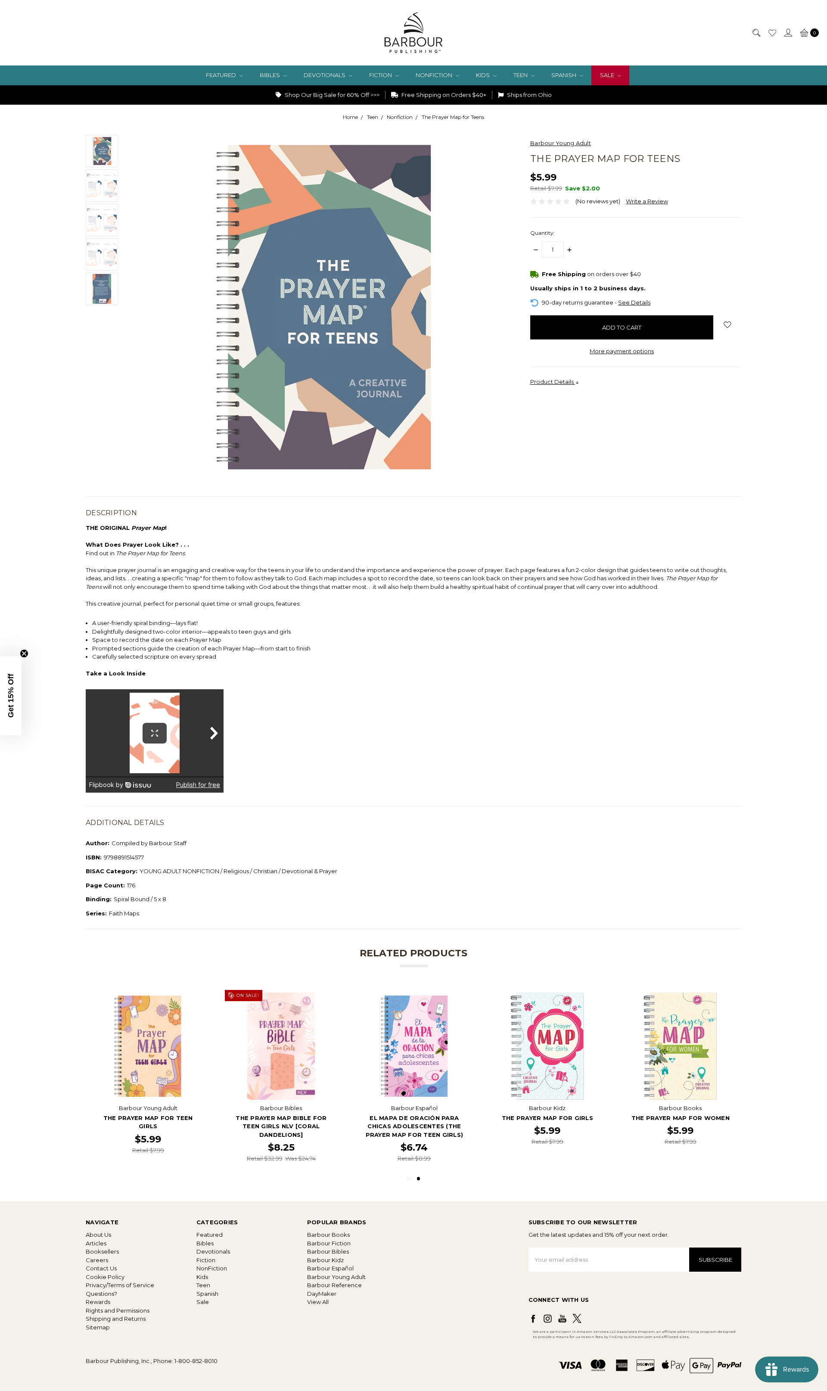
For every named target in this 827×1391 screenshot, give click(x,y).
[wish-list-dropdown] (727, 325)
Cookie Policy (105, 1276)
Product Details (552, 381)
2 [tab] (418, 1178)
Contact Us (101, 1268)
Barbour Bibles (328, 1251)
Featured (221, 75)
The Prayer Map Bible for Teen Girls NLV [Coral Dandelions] (281, 1126)
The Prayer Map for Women (680, 1117)
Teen (521, 75)
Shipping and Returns (116, 1318)
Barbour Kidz (325, 1260)
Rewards (98, 1301)
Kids (483, 75)
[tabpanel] (680, 1078)
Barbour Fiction (329, 1243)
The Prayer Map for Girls (547, 1117)
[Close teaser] (24, 653)
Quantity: (542, 233)
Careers (97, 1260)
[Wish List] (772, 33)
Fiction (381, 75)
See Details (634, 302)
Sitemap (98, 1327)
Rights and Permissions (117, 1310)
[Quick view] (196, 998)
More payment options (622, 351)
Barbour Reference (334, 1285)
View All (318, 1301)
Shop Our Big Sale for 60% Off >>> (331, 94)
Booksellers (102, 1251)
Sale (608, 75)
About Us (98, 1234)
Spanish (564, 75)
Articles (96, 1243)
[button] (11, 695)
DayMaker (321, 1293)
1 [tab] (408, 1178)
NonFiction (435, 75)
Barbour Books (328, 1234)
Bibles (270, 75)
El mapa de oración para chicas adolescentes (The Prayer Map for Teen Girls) (414, 1126)
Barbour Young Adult (336, 1276)
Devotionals (325, 75)
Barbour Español (330, 1268)
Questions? (101, 1293)
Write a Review (647, 201)
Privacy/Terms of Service (120, 1285)
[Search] (756, 33)
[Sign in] (787, 33)
